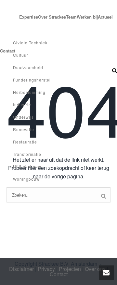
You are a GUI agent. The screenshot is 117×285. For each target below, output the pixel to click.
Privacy (46, 269)
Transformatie (27, 154)
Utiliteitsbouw (27, 166)
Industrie (22, 104)
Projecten (9, 17)
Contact (59, 274)
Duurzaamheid (28, 67)
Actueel (105, 17)
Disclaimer (21, 269)
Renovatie (23, 129)
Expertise (28, 17)
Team (71, 17)
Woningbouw (26, 179)
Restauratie (25, 141)
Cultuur (20, 55)
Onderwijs (23, 117)
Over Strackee (52, 17)
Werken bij (87, 17)
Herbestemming (29, 92)
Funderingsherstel (32, 79)
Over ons (95, 269)
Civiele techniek (30, 42)
